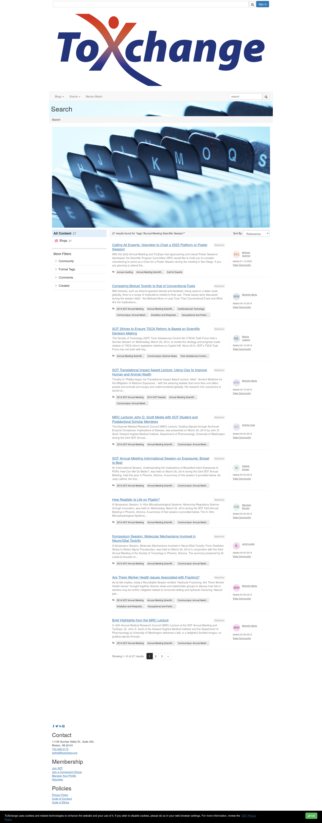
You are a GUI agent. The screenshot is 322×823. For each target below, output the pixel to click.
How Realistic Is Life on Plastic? (136, 499)
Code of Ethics (60, 802)
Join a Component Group (67, 772)
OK (312, 816)
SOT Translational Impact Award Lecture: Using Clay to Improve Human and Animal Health (159, 371)
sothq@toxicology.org (64, 753)
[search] (252, 4)
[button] (59, 96)
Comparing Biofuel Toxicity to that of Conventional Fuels (153, 285)
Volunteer (57, 779)
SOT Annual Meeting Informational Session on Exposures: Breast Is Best (160, 460)
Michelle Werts (249, 294)
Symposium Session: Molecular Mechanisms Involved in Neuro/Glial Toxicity (154, 538)
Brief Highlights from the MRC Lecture (140, 620)
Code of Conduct (62, 798)
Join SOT (57, 768)
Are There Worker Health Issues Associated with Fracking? (156, 577)
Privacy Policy (60, 795)
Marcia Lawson (246, 338)
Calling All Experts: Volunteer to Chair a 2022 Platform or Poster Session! (159, 246)
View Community (242, 265)
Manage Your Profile (64, 776)
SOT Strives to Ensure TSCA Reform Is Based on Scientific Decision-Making (156, 330)
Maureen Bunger (246, 506)
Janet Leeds (248, 543)
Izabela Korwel (246, 467)
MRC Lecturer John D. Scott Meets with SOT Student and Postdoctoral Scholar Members (155, 419)
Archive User (248, 424)
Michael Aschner (246, 254)
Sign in (263, 4)
